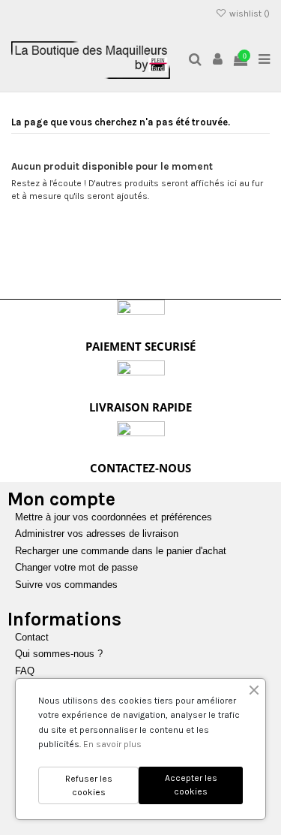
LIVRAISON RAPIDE (140, 406)
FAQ (24, 671)
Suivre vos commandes (66, 584)
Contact (32, 637)
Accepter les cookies (191, 785)
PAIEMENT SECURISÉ (140, 346)
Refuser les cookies (88, 785)
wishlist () (248, 13)
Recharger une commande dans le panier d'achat (120, 550)
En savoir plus (112, 744)
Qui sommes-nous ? (59, 653)
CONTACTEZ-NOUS (140, 467)
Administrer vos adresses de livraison (96, 533)
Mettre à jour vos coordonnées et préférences (113, 517)
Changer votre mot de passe (76, 567)
